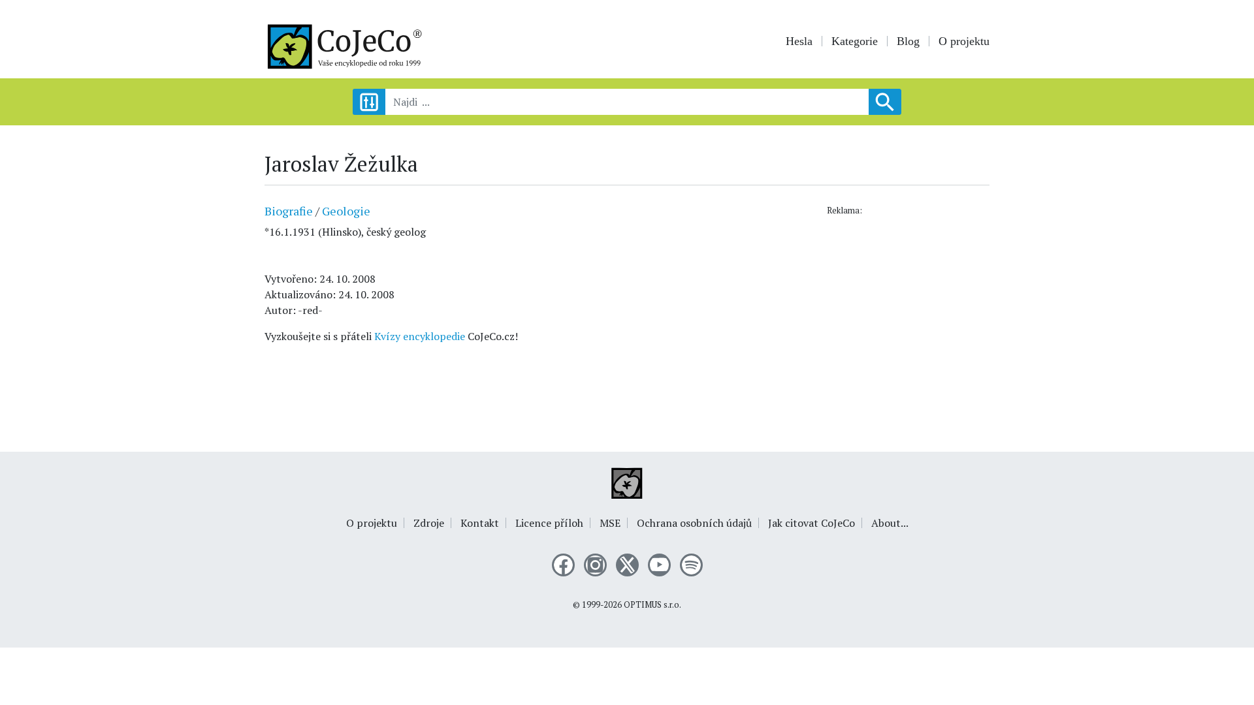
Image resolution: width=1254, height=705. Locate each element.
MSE (610, 523)
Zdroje (428, 523)
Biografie (289, 211)
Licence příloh (549, 523)
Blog (908, 41)
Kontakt (479, 523)
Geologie (346, 211)
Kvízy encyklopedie (419, 336)
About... (889, 523)
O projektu (964, 41)
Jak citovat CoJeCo (811, 523)
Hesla (799, 41)
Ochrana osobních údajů (694, 523)
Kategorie (854, 41)
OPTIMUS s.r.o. (652, 604)
